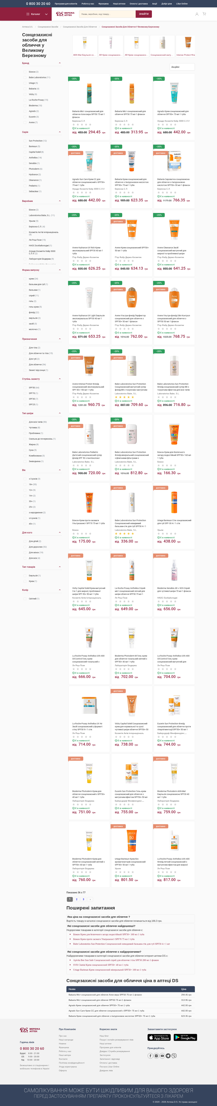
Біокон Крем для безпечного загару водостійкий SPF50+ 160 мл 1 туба (108, 934)
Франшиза (103, 4)
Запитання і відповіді (110, 1059)
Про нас (63, 1036)
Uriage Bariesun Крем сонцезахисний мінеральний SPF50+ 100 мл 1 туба (109, 970)
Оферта (63, 1070)
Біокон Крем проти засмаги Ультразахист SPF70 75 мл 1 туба (103, 939)
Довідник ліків (106, 1070)
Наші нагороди (66, 1040)
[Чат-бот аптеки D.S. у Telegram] (168, 1056)
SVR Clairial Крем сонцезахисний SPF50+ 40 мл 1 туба (100, 965)
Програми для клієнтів (66, 4)
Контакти (63, 1059)
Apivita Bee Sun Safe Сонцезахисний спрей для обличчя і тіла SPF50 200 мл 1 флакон (116, 960)
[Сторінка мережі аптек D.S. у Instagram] (156, 1056)
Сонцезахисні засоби (48, 27)
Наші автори (65, 1055)
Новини (62, 1043)
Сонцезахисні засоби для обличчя (80, 27)
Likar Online (182, 4)
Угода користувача (68, 1066)
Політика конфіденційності (71, 1063)
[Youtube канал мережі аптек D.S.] (162, 1056)
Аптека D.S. (27, 27)
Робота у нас (88, 4)
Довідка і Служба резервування (115, 1051)
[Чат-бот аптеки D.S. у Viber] (174, 1056)
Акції (154, 4)
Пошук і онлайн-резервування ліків (116, 1040)
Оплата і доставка (139, 4)
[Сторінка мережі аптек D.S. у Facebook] (150, 1056)
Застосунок (105, 1055)
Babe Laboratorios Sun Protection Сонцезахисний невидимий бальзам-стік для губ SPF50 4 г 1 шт (121, 944)
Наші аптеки (119, 4)
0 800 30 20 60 (38, 4)
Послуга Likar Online (109, 1066)
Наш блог (104, 1036)
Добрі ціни (166, 4)
